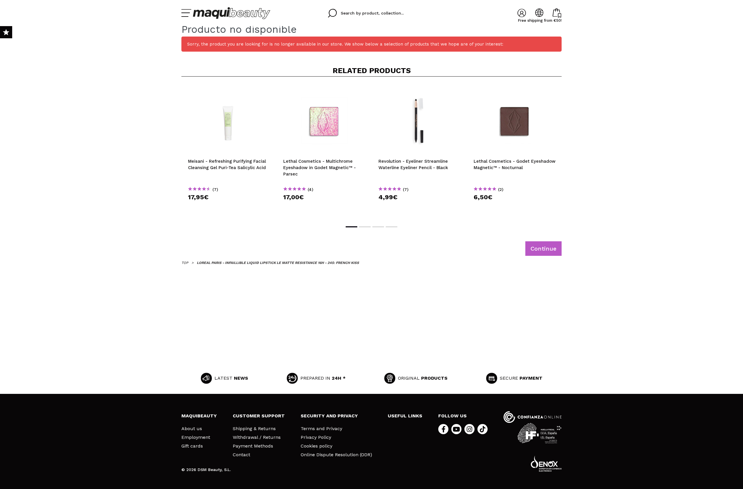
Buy (229, 207)
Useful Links (405, 416)
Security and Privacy (329, 416)
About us (191, 428)
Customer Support (259, 416)
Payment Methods (253, 446)
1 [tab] (351, 226)
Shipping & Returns (254, 428)
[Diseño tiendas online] (546, 464)
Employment (195, 437)
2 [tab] (365, 226)
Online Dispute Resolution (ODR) (336, 454)
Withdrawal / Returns (257, 437)
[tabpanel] (229, 150)
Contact (241, 454)
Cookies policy (316, 446)
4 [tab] (391, 226)
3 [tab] (378, 226)
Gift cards (192, 446)
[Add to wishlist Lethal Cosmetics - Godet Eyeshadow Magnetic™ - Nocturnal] (515, 90)
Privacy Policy (316, 437)
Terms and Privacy (321, 428)
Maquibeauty (199, 416)
